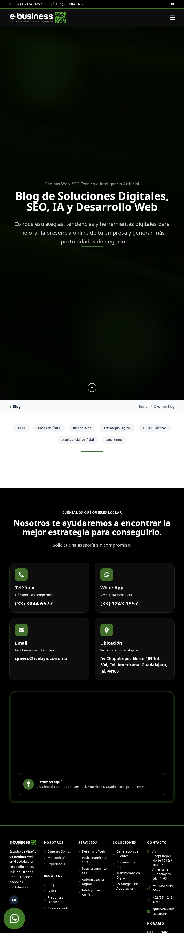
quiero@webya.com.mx (41, 658)
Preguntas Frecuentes (56, 899)
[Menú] (172, 17)
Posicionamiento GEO (94, 870)
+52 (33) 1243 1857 (28, 4)
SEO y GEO (114, 439)
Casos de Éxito (49, 428)
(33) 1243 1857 (119, 603)
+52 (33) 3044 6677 (69, 4)
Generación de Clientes (127, 853)
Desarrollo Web (93, 851)
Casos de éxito (58, 908)
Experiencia (56, 864)
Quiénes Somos (59, 851)
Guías (52, 891)
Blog (51, 885)
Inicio (143, 406)
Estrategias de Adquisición (127, 886)
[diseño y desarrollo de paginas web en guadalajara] (173, 4)
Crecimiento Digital (125, 864)
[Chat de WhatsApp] (14, 918)
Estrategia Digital (117, 428)
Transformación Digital (128, 875)
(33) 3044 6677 (34, 603)
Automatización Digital (93, 881)
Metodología (57, 858)
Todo (21, 428)
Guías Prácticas (154, 428)
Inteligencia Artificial (77, 439)
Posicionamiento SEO (94, 860)
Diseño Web (82, 428)
